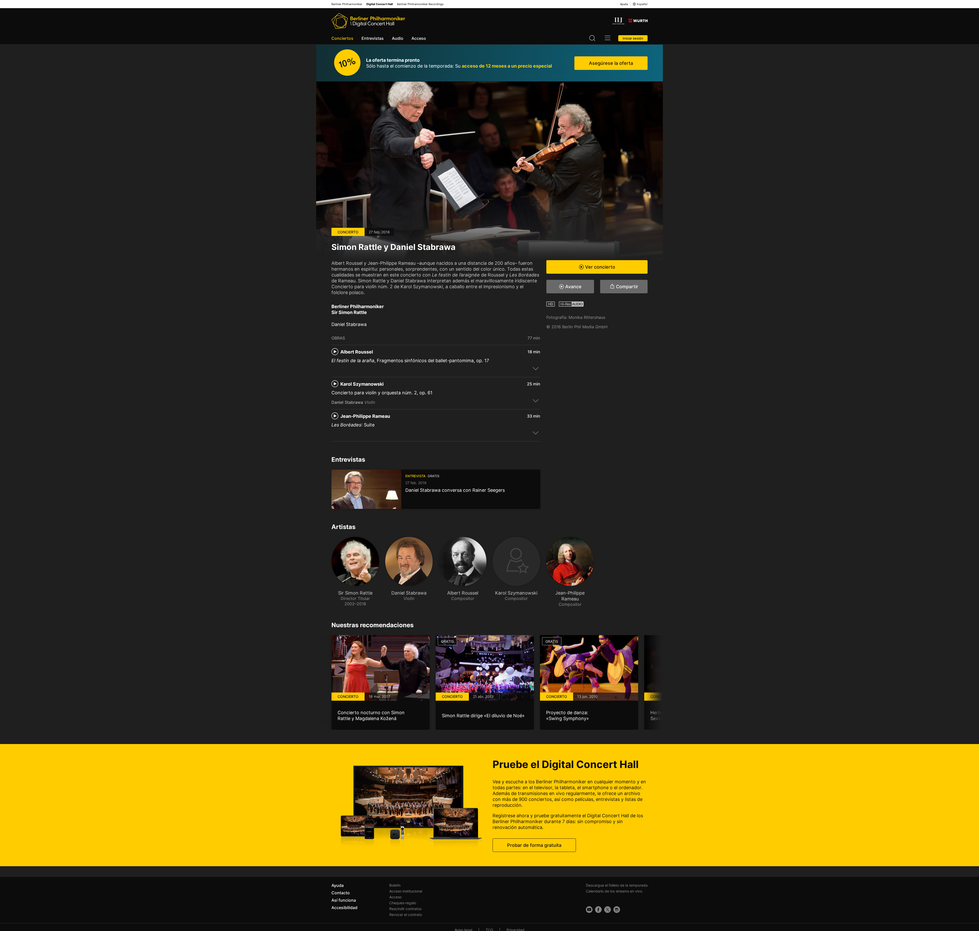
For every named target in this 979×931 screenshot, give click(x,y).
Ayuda (624, 4)
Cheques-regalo (402, 903)
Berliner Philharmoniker (346, 4)
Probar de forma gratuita (534, 845)
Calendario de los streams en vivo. (614, 891)
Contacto (340, 892)
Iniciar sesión (633, 38)
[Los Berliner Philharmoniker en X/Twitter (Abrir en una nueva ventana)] (607, 909)
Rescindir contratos (405, 909)
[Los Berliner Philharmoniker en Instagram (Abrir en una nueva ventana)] (616, 909)
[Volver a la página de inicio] (368, 21)
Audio (397, 38)
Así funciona (343, 900)
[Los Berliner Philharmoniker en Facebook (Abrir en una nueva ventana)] (598, 909)
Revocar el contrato (405, 914)
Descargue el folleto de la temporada (617, 885)
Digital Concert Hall (379, 4)
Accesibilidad (344, 907)
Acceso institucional (405, 891)
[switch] (535, 368)
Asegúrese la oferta (611, 63)
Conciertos (342, 38)
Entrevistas (373, 38)
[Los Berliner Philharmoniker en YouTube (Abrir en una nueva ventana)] (589, 909)
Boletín (395, 885)
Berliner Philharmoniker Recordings (420, 4)
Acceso (418, 38)
